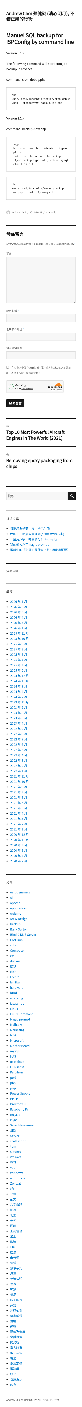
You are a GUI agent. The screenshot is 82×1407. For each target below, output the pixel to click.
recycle (15, 1114)
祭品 (13, 1294)
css (12, 955)
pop (13, 1088)
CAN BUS (16, 939)
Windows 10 (18, 1172)
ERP (13, 971)
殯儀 (13, 1262)
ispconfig (51, 212)
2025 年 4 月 (18, 659)
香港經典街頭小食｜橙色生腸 (30, 528)
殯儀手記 (16, 1268)
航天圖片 (16, 1300)
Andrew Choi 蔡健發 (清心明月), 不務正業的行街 (40, 16)
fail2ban (15, 982)
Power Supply (20, 1093)
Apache (15, 902)
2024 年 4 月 (18, 691)
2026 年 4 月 (18, 617)
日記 (13, 1247)
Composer (17, 950)
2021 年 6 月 (18, 802)
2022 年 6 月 (18, 744)
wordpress (17, 1178)
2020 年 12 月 (19, 834)
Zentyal (15, 1183)
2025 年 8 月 (18, 649)
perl (13, 1077)
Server (14, 1135)
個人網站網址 (14, 347)
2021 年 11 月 (19, 776)
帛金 (13, 1236)
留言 (10, 253)
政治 (13, 1241)
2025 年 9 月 (18, 644)
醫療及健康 (17, 1331)
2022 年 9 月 (18, 728)
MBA (13, 1035)
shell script (18, 1141)
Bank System (19, 929)
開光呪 (14, 1342)
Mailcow (16, 1024)
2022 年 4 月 (18, 755)
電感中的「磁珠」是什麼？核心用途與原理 (39, 549)
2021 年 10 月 (19, 781)
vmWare (16, 1157)
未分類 (14, 1257)
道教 (13, 1326)
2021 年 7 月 (18, 797)
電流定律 (16, 1363)
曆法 (13, 1252)
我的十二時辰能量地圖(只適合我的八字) (37, 534)
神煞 (13, 1289)
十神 (13, 1220)
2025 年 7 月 (18, 654)
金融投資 (16, 1337)
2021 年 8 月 (18, 792)
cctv (13, 945)
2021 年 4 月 (18, 813)
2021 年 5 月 (18, 808)
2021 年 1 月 (18, 829)
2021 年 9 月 (18, 787)
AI (11, 897)
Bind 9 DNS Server (23, 934)
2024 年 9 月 (18, 686)
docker (15, 961)
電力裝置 (16, 1347)
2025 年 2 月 (18, 670)
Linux (14, 1008)
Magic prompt (20, 1019)
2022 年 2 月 (18, 765)
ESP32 (14, 977)
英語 (13, 1305)
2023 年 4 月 (18, 723)
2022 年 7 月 (18, 739)
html (13, 992)
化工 (13, 1215)
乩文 (13, 1199)
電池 (13, 1358)
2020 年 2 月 (18, 861)
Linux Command (21, 1014)
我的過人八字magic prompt (29, 544)
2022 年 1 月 (18, 771)
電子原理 (16, 1352)
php (13, 1082)
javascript (17, 1003)
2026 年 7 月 (18, 601)
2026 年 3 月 (18, 622)
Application (18, 908)
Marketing (17, 1030)
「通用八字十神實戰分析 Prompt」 (34, 539)
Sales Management (23, 1125)
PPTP (14, 1098)
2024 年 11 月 (19, 681)
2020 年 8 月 (18, 850)
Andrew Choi (19, 212)
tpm (13, 1146)
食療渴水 (16, 1379)
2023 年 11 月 (19, 702)
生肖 (13, 1284)
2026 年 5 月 (18, 612)
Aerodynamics (20, 892)
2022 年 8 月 (18, 734)
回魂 (13, 1225)
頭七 (13, 1374)
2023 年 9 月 (18, 707)
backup (15, 924)
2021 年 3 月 (18, 818)
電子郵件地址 (15, 329)
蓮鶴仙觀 (16, 1310)
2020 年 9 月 (18, 845)
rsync (13, 1120)
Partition (16, 1072)
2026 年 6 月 (18, 607)
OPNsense (17, 1067)
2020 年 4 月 (18, 855)
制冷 (13, 1210)
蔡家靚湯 (16, 1315)
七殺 (13, 1194)
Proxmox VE (18, 1104)
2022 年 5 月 (18, 749)
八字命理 (16, 1204)
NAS (13, 1056)
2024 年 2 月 (18, 697)
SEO (13, 1130)
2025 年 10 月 (19, 638)
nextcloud (17, 1061)
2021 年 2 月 (18, 824)
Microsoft (17, 1040)
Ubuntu (15, 1151)
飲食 (13, 1384)
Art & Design (18, 918)
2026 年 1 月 (18, 628)
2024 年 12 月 (19, 675)
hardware (16, 987)
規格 (13, 1321)
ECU (13, 966)
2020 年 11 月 (19, 839)
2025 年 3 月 (18, 665)
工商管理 (16, 1231)
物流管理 (16, 1278)
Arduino (15, 913)
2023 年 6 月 (18, 718)
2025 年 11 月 (19, 633)
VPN (13, 1162)
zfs (12, 1188)
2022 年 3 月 (18, 760)
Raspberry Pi (19, 1109)
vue (12, 1167)
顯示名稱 (12, 310)
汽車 (13, 1273)
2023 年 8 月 (18, 712)
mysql (14, 1051)
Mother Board (20, 1045)
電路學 (14, 1368)
